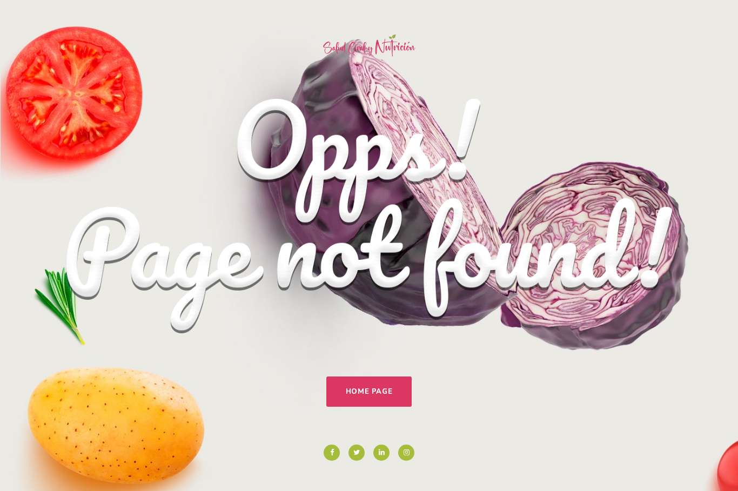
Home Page (369, 391)
